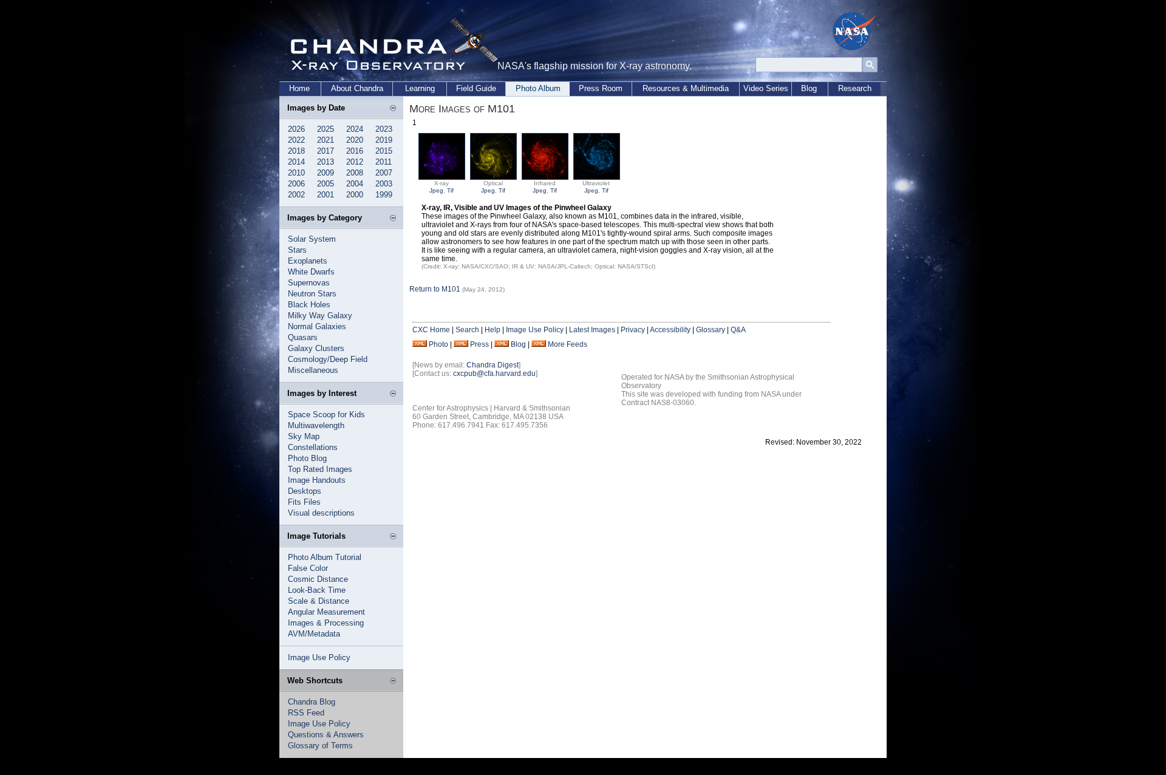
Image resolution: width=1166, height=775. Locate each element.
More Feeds (567, 344)
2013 (325, 161)
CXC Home (431, 330)
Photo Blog (307, 458)
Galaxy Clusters (316, 348)
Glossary (710, 330)
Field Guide (476, 88)
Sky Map (303, 436)
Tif (450, 190)
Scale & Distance (318, 601)
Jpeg (436, 190)
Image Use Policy (319, 657)
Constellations (313, 447)
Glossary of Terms (320, 745)
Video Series (765, 88)
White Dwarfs (311, 271)
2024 (354, 129)
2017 (325, 150)
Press (479, 344)
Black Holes (309, 304)
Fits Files (304, 502)
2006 (296, 183)
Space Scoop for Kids (326, 414)
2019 (383, 140)
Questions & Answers (326, 734)
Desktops (304, 491)
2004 (354, 183)
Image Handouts (317, 480)
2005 (325, 183)
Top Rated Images (320, 469)
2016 (354, 150)
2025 (325, 129)
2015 (383, 150)
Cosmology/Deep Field (327, 359)
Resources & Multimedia (686, 88)
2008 (354, 172)
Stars (297, 249)
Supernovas (309, 282)
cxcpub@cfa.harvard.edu (494, 373)
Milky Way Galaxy (320, 315)
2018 (296, 150)
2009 (325, 172)
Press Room (600, 88)
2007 (383, 172)
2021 (325, 140)
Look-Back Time (317, 590)
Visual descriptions (321, 512)
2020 (354, 140)
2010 (296, 172)
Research (854, 88)
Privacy (633, 330)
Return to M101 (434, 289)
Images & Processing (326, 622)
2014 (296, 161)
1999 (383, 194)
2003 (383, 183)
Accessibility (670, 330)
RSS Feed (306, 712)
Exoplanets (307, 260)
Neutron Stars (312, 293)
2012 (354, 161)
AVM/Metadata (314, 633)
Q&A (738, 330)
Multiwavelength (316, 425)
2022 (296, 140)
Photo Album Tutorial (324, 557)
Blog (809, 88)
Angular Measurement (326, 611)
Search (467, 330)
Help (492, 330)
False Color (308, 568)
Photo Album (538, 88)
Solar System (312, 239)
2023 (383, 129)
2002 (296, 194)
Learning (420, 88)
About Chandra (357, 88)
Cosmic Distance (318, 579)
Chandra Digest (492, 365)
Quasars (303, 337)
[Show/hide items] (393, 108)
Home (299, 88)
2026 (296, 129)
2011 (383, 161)
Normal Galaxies (317, 326)
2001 (325, 194)
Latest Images (592, 330)
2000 (354, 194)
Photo (438, 344)
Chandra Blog (311, 701)
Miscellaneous (313, 370)
